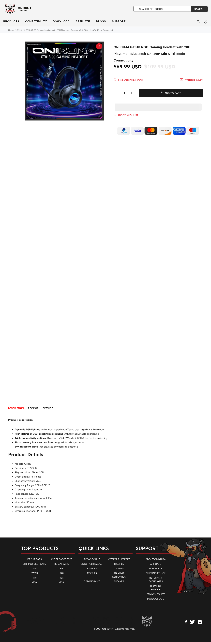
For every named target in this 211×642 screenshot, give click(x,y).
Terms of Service (155, 587)
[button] (158, 104)
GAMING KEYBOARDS (119, 575)
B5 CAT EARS (61, 564)
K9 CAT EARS (34, 559)
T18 (35, 577)
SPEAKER (119, 581)
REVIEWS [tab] (33, 408)
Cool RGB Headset (92, 564)
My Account (92, 559)
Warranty (155, 568)
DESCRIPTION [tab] (16, 408)
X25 (34, 568)
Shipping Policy (155, 573)
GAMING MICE (92, 581)
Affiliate (155, 564)
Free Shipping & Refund (130, 79)
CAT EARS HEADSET (119, 559)
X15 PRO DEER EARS (34, 564)
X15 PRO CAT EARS (61, 559)
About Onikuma (156, 559)
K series (92, 568)
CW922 (34, 573)
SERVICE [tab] (48, 408)
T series (119, 568)
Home (11, 30)
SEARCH (199, 9)
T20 (62, 573)
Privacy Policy (156, 594)
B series (119, 564)
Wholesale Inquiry (193, 79)
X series (92, 573)
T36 (62, 577)
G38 (61, 582)
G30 (34, 582)
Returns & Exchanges (156, 579)
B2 (61, 568)
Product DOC (155, 598)
